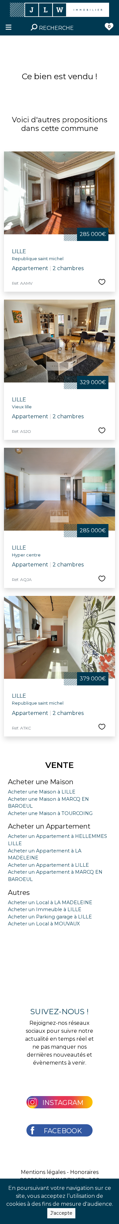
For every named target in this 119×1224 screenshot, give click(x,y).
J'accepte (61, 1213)
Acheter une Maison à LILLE (41, 792)
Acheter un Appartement (49, 826)
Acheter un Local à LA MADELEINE (50, 902)
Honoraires (84, 1172)
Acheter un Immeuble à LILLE (44, 909)
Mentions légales (43, 1172)
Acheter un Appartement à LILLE (48, 865)
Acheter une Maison (40, 782)
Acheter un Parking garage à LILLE (50, 917)
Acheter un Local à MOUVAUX (44, 924)
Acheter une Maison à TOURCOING (50, 813)
